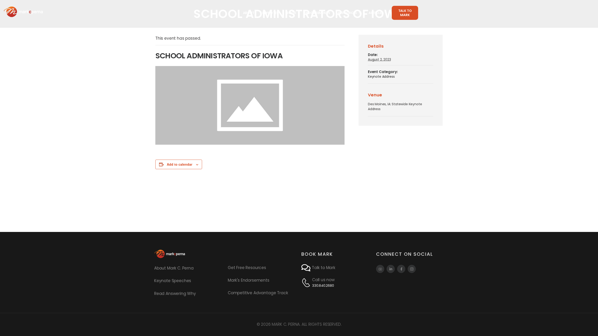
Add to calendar (179, 164)
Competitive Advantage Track (258, 293)
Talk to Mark (323, 267)
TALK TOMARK (405, 12)
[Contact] (306, 267)
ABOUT (248, 12)
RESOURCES (347, 12)
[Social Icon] (380, 269)
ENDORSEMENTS (317, 12)
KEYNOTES (270, 12)
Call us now (323, 280)
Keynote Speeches (172, 281)
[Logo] (23, 12)
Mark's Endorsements (248, 280)
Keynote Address (381, 76)
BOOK (291, 12)
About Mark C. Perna (174, 268)
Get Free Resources (247, 267)
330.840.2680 (323, 285)
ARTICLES (376, 12)
